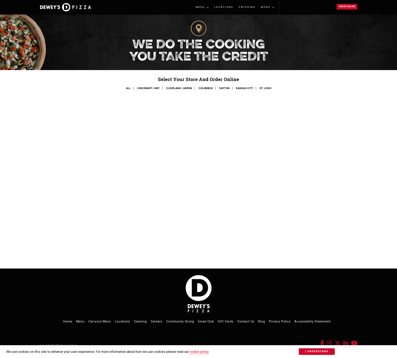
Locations (223, 7)
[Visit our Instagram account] (329, 343)
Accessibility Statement (312, 321)
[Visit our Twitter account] (337, 343)
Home (67, 321)
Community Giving (180, 321)
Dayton (224, 88)
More (265, 7)
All (128, 88)
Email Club (206, 321)
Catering (247, 7)
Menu (200, 7)
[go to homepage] (77, 7)
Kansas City (244, 88)
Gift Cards (225, 321)
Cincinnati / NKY (148, 88)
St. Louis (265, 88)
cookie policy (199, 352)
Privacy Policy (280, 321)
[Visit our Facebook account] (322, 343)
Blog (261, 321)
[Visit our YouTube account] (354, 343)
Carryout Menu (99, 321)
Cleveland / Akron (179, 88)
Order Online (347, 6)
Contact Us (245, 321)
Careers (157, 321)
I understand (316, 351)
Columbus (205, 88)
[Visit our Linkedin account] (345, 343)
